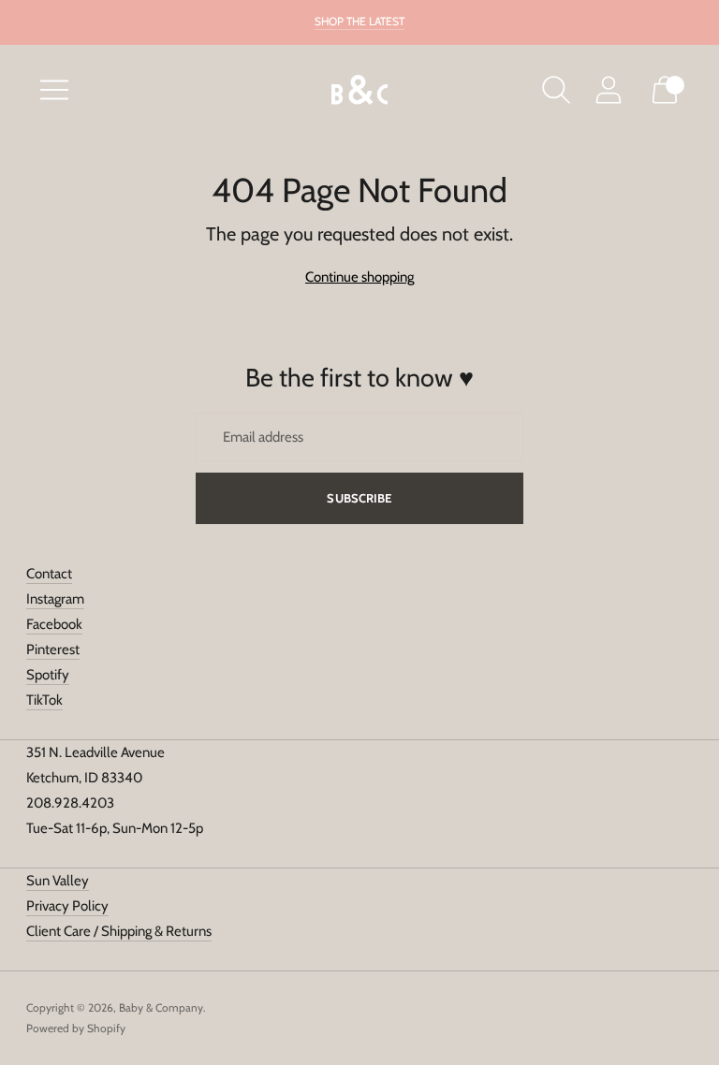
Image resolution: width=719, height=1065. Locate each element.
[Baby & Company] (359, 90)
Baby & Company (161, 1007)
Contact (49, 573)
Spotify (47, 674)
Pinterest (53, 649)
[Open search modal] (556, 90)
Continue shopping (359, 277)
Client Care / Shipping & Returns (119, 931)
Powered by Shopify (75, 1028)
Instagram (55, 599)
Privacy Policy (67, 905)
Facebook (54, 624)
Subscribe (359, 497)
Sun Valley (57, 880)
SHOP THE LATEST (359, 21)
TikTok (44, 700)
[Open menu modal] (54, 90)
